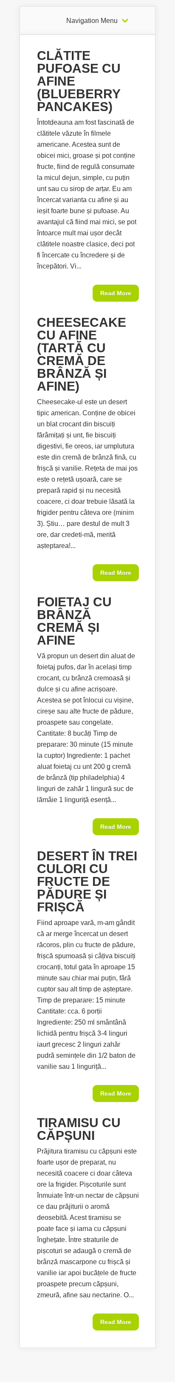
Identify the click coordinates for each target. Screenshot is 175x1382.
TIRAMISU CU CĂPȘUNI (79, 1129)
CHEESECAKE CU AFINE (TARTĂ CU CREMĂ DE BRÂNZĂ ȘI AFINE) (81, 354)
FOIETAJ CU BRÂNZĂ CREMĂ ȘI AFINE (74, 621)
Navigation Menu (92, 20)
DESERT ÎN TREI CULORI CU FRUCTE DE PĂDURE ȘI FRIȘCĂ (87, 881)
